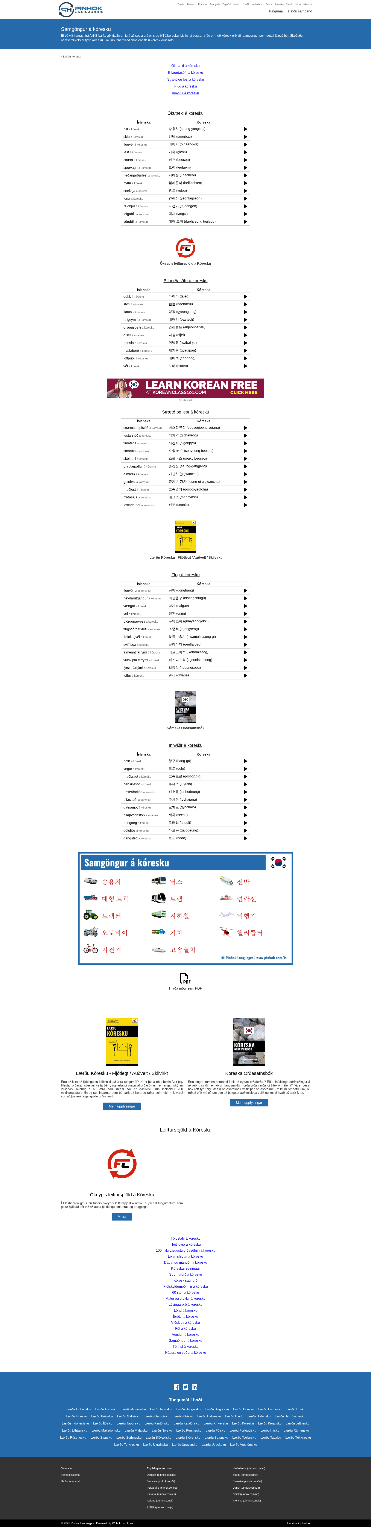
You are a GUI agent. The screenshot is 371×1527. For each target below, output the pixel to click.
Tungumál (276, 11)
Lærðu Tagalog (270, 1437)
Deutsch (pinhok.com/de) (161, 1474)
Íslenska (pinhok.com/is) (247, 1500)
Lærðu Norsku (162, 1430)
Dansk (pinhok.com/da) (246, 1487)
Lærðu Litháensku (74, 1430)
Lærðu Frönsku (102, 1416)
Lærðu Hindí (233, 1416)
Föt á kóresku (185, 1328)
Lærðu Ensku (295, 1409)
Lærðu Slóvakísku (158, 1437)
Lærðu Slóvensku (188, 1437)
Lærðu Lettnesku (297, 1423)
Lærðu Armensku (134, 1409)
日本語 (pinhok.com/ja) (160, 1507)
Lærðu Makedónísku (105, 1430)
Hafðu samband (300, 11)
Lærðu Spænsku (216, 1437)
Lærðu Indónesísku (75, 1423)
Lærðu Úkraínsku (155, 1444)
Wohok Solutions (122, 1523)
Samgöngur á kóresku (185, 1340)
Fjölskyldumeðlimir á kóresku (185, 1286)
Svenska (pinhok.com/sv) (247, 1481)
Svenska (279, 4)
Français (202, 4)
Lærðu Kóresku (72, 56)
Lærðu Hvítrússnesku (290, 1416)
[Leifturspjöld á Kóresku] (122, 1186)
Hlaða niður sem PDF (185, 988)
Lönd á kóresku (185, 1310)
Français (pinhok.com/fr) (161, 1481)
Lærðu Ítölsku (102, 1423)
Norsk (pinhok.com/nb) (246, 1494)
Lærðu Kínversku (216, 1423)
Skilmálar (66, 1468)
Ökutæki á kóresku (185, 66)
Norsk (298, 4)
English (181, 4)
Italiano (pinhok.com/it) (160, 1500)
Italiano (236, 4)
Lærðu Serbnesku (128, 1437)
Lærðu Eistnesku (270, 1409)
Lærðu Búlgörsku (217, 1409)
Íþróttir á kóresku (185, 1316)
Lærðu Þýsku (269, 1430)
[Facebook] (176, 1387)
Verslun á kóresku (185, 1334)
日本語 (245, 4)
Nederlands (258, 4)
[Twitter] (185, 1387)
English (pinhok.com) (159, 1468)
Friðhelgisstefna (70, 1474)
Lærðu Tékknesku (298, 1437)
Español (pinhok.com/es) (161, 1494)
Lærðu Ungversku (184, 1444)
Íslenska (307, 4)
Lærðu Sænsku (101, 1437)
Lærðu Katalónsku (186, 1423)
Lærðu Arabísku (106, 1409)
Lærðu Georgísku (156, 1416)
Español (226, 4)
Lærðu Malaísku (136, 1430)
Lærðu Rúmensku (296, 1430)
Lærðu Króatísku (269, 1423)
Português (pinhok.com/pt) (162, 1487)
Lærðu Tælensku (244, 1437)
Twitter (306, 1523)
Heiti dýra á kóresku (185, 1244)
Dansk (289, 4)
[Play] (245, 129)
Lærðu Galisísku (128, 1416)
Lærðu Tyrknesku (126, 1444)
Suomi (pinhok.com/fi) (245, 1474)
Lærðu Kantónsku (156, 1423)
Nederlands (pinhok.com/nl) (249, 1468)
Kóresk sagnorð (185, 1280)
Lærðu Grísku (183, 1416)
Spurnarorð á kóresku (185, 1274)
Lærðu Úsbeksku (214, 1444)
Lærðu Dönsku (243, 1409)
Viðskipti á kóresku (185, 1322)
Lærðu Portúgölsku (243, 1430)
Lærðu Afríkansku (78, 1409)
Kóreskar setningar (185, 1268)
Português (215, 4)
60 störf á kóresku (185, 1292)
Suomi (269, 4)
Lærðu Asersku (161, 1409)
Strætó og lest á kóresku (185, 79)
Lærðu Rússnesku (73, 1437)
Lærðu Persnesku (188, 1430)
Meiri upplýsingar (122, 1106)
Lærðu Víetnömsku (243, 1444)
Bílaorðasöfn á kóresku (185, 72)
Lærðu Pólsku (215, 1430)
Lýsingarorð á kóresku (185, 1304)
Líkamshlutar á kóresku (185, 1256)
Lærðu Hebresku (209, 1416)
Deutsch (191, 4)
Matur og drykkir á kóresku (185, 1298)
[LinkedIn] (194, 1387)
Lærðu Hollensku (259, 1416)
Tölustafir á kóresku (186, 1238)
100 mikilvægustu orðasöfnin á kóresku (185, 1250)
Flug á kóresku (185, 86)
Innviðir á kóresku (185, 93)
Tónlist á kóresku (186, 1346)
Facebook (293, 1523)
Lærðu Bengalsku (188, 1409)
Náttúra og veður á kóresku (185, 1352)
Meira (122, 1217)
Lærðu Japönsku (128, 1423)
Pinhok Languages (82, 1523)
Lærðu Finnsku (76, 1416)
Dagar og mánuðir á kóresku (185, 1262)
